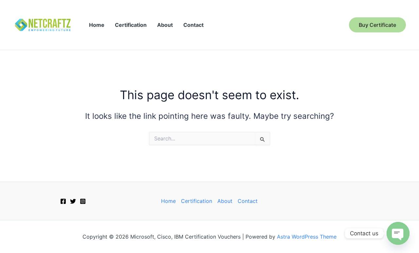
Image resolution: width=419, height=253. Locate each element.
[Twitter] (73, 201)
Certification (131, 25)
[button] (377, 24)
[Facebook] (63, 201)
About (165, 25)
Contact (193, 25)
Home (96, 25)
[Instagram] (83, 201)
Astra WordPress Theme (307, 236)
